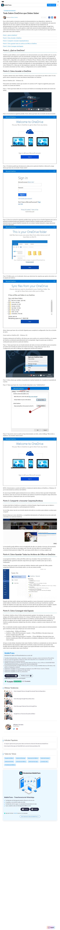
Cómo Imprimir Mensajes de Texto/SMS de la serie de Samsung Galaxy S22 (22, 746)
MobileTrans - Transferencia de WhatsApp (19, 797)
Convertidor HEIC (44, 761)
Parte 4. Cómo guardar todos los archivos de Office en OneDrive (20, 43)
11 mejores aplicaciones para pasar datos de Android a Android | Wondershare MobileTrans (26, 743)
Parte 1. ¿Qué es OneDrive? (10, 35)
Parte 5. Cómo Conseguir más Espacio (13, 46)
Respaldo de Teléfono (9, 758)
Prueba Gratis (51, 5)
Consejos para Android (9, 10)
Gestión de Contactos (45, 758)
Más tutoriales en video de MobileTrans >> (30, 816)
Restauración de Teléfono (33, 758)
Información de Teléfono (21, 761)
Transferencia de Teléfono (10, 764)
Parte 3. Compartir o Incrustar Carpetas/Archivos (16, 41)
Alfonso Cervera (14, 17)
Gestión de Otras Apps (33, 761)
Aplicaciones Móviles (9, 761)
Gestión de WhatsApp (20, 758)
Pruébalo (26, 809)
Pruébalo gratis (10, 675)
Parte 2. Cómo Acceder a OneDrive (12, 38)
